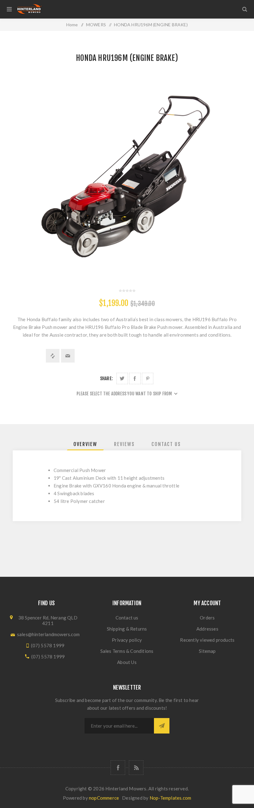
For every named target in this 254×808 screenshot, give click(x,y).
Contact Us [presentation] (166, 444)
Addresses (207, 629)
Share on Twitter (122, 378)
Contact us (127, 617)
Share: (106, 378)
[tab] (85, 444)
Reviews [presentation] (124, 444)
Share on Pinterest (147, 378)
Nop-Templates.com (170, 798)
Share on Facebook (135, 378)
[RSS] (136, 767)
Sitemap (207, 651)
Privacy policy (127, 640)
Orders (207, 617)
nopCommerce (104, 798)
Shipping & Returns (127, 629)
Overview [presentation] (85, 444)
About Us (127, 662)
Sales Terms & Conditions (127, 651)
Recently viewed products (207, 640)
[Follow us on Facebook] (118, 767)
